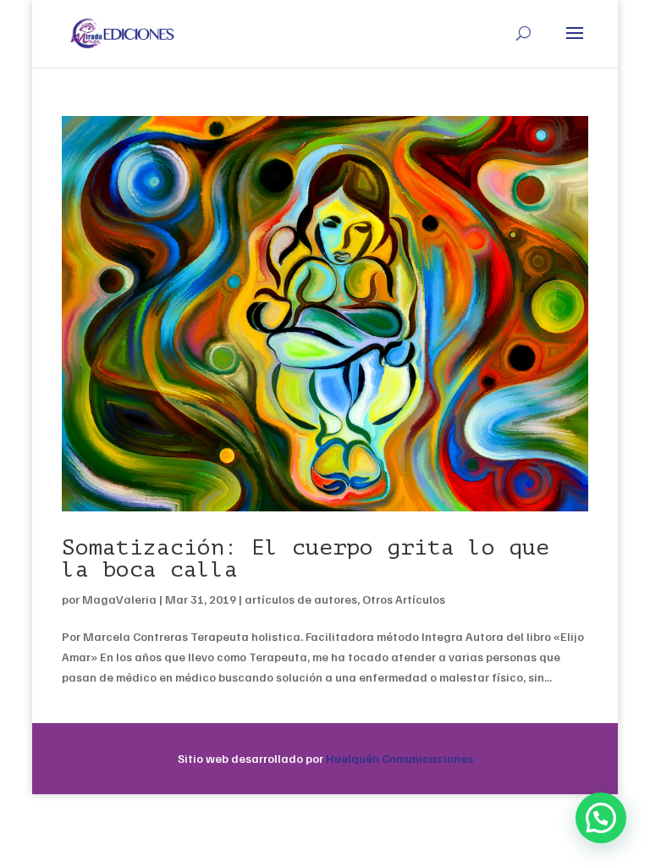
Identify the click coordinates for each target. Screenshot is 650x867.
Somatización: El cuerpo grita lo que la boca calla (305, 558)
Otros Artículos (403, 599)
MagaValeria (119, 599)
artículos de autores (301, 599)
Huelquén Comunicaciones (399, 758)
